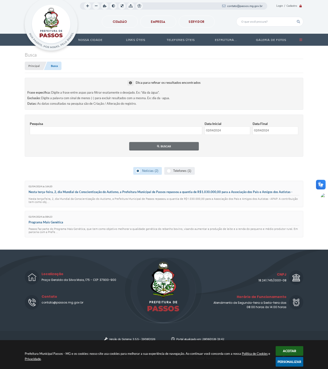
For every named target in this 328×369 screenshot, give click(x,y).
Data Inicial (213, 124)
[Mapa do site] (130, 6)
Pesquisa (36, 124)
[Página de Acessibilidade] (139, 6)
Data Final (260, 124)
